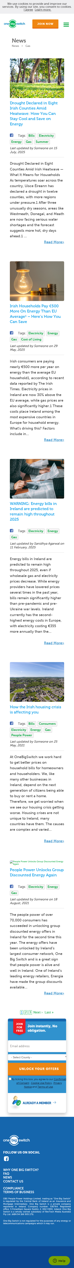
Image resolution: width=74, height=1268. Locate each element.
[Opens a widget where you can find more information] (59, 1261)
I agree (28, 9)
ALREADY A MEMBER (37, 1103)
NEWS (7, 1177)
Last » (49, 1012)
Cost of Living (31, 339)
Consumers (47, 724)
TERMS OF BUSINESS (18, 1192)
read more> (54, 242)
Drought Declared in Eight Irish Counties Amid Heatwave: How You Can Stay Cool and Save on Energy (34, 113)
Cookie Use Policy (41, 1083)
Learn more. (43, 9)
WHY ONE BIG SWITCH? (21, 1170)
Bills (31, 135)
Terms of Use (45, 1086)
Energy (16, 142)
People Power (21, 735)
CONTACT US (13, 1181)
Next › (38, 1012)
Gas (28, 142)
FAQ (6, 1174)
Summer (42, 142)
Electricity (46, 135)
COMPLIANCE (13, 1188)
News (15, 45)
